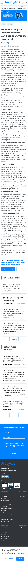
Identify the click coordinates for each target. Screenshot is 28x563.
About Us (5, 527)
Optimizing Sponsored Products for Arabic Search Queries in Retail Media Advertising (13, 262)
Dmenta (22, 494)
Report (22, 530)
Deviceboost (6, 500)
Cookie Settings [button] (8, 559)
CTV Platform (6, 521)
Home (3, 7)
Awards (5, 538)
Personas (5, 517)
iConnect (5, 498)
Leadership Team (7, 530)
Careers (5, 532)
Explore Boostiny (7, 269)
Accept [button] (20, 559)
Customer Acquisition (6, 494)
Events (4, 534)
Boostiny (5, 496)
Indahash (22, 496)
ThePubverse (6, 512)
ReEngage (5, 506)
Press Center (6, 536)
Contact (5, 540)
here (6, 254)
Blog (7, 7)
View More (14, 339)
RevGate (3, 502)
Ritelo (4, 510)
